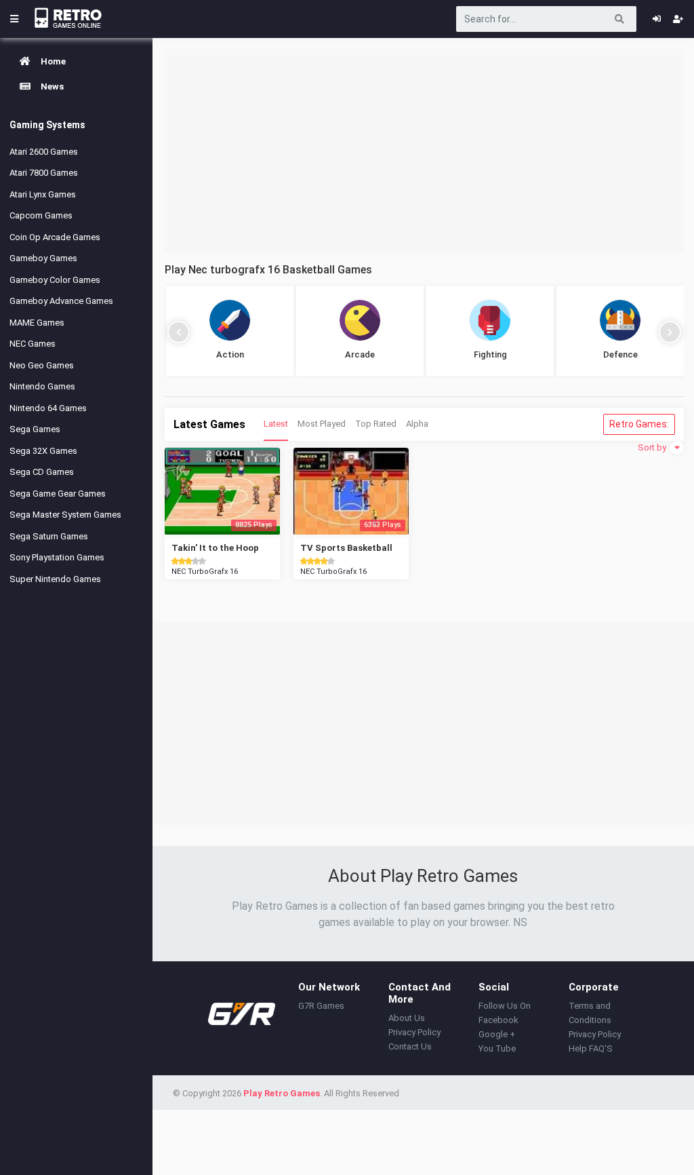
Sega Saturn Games (48, 536)
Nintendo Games (42, 386)
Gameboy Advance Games (61, 301)
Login (656, 19)
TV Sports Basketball (346, 548)
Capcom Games (41, 215)
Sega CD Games (41, 472)
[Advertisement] (424, 151)
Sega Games (34, 429)
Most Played (322, 424)
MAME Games (36, 322)
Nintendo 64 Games (48, 408)
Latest (276, 424)
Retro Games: (639, 424)
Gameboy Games (43, 258)
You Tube (497, 1048)
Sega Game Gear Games (57, 493)
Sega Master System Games (65, 514)
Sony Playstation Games (56, 557)
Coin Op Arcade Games (54, 237)
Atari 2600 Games (43, 152)
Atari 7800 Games (43, 173)
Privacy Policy (414, 1032)
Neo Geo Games (41, 365)
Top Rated (375, 424)
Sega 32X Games (43, 451)
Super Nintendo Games (55, 579)
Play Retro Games (281, 1093)
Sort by (653, 447)
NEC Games (32, 344)
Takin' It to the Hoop (215, 548)
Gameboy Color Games (54, 280)
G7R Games (321, 1006)
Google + (496, 1034)
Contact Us (410, 1046)
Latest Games (209, 424)
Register (678, 19)
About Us (406, 1018)
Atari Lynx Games (42, 194)
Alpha (417, 424)
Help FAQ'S (591, 1048)
